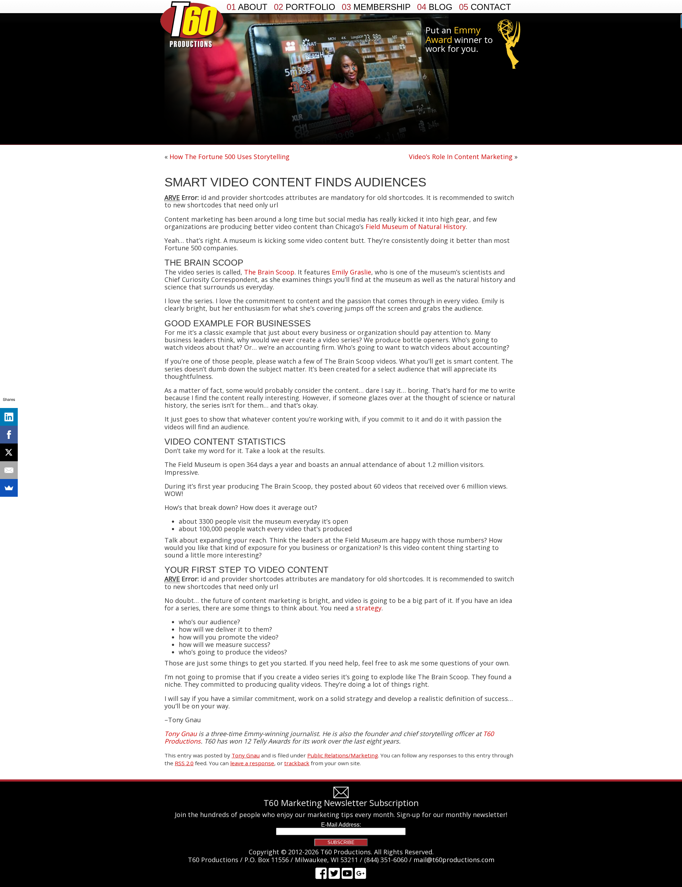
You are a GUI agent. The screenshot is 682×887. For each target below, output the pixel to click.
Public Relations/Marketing (342, 755)
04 (435, 7)
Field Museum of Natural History (416, 226)
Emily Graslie (351, 272)
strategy (368, 608)
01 (247, 7)
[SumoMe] (9, 488)
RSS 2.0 (184, 763)
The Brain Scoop (269, 272)
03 (376, 7)
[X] (9, 452)
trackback (296, 763)
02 (304, 7)
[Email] (9, 470)
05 (485, 7)
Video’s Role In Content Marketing (461, 156)
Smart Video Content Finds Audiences (295, 182)
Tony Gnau (246, 755)
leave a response (252, 763)
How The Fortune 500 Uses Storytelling (229, 156)
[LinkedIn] (9, 417)
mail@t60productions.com (453, 859)
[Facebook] (9, 435)
